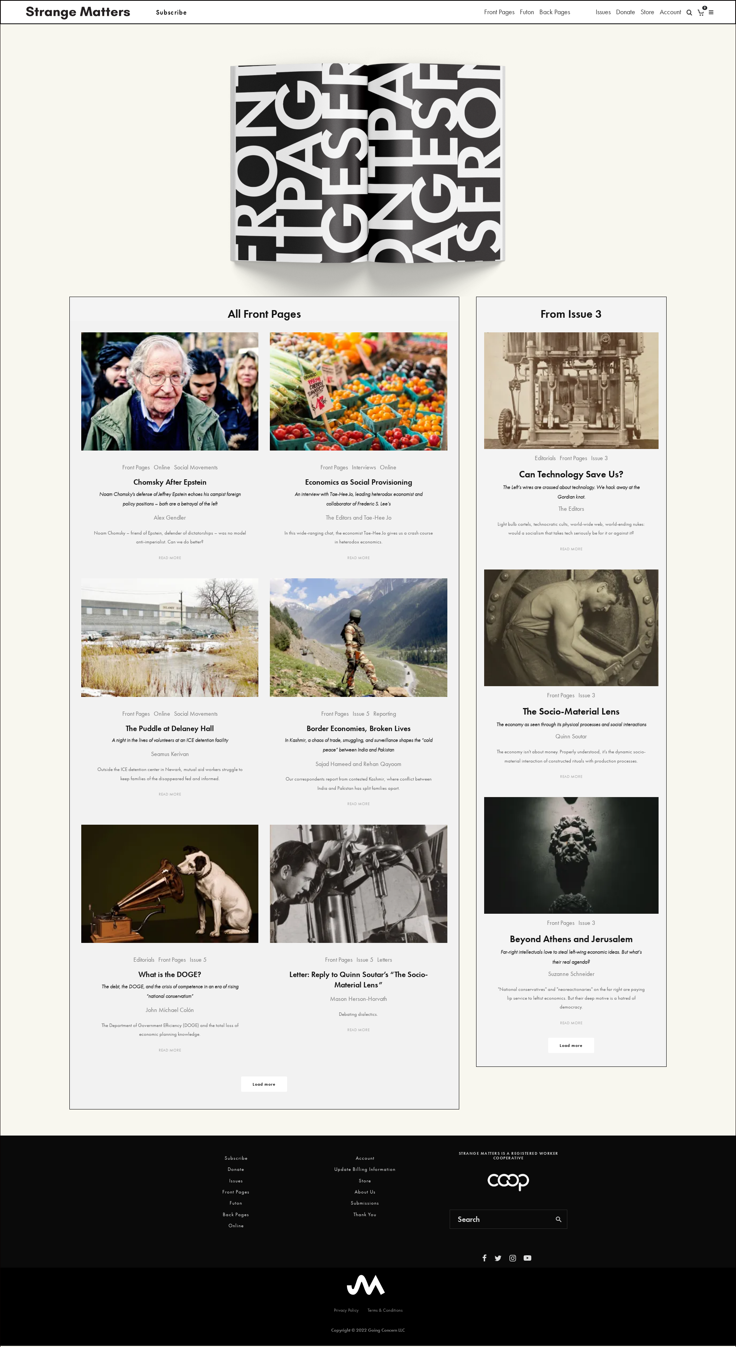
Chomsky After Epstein (170, 482)
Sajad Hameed (333, 764)
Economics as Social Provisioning (358, 482)
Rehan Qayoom (382, 764)
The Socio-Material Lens (571, 711)
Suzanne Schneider (571, 974)
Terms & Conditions (385, 1310)
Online (162, 467)
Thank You (364, 1214)
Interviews (364, 467)
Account (670, 11)
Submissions (365, 1203)
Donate (625, 11)
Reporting (384, 714)
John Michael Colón (170, 1010)
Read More (170, 557)
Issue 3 (599, 458)
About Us (365, 1192)
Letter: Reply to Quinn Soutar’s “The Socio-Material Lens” (358, 979)
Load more (264, 1084)
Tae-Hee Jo (377, 517)
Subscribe (236, 1158)
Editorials (143, 960)
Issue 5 (361, 714)
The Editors (339, 517)
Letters (384, 960)
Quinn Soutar (571, 736)
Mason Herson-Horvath (358, 999)
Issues (603, 11)
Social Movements (196, 467)
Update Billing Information (365, 1169)
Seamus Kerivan (170, 754)
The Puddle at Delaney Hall (170, 728)
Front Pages (499, 11)
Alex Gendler (170, 517)
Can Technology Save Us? (571, 474)
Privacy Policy (346, 1310)
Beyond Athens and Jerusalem (571, 939)
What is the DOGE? (169, 974)
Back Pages (554, 11)
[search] (559, 1219)
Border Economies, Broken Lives (359, 728)
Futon (527, 11)
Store (647, 11)
